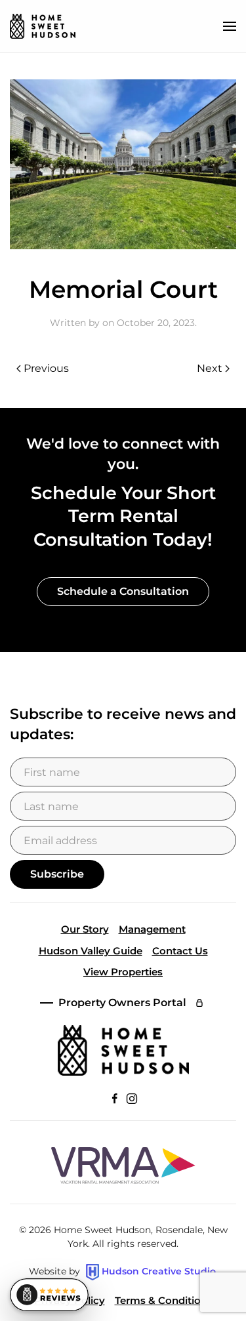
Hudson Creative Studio (159, 1271)
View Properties (123, 971)
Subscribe (57, 874)
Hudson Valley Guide (90, 951)
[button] (229, 26)
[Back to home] (42, 26)
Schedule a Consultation (123, 591)
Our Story (85, 929)
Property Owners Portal (122, 1002)
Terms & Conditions (164, 1300)
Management (152, 929)
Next (209, 368)
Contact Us (180, 951)
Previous (46, 368)
